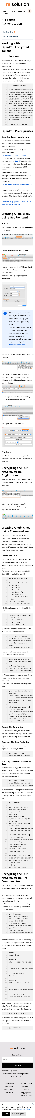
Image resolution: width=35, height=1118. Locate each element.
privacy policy (24, 1109)
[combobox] (9, 31)
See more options (18, 1114)
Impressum (9, 1093)
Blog (13, 11)
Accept (6, 1114)
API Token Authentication (12, 21)
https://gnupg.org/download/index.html (17, 184)
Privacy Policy (9, 1089)
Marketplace (22, 11)
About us (26, 1089)
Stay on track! (17, 1055)
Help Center (5, 12)
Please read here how (17, 345)
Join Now (17, 1065)
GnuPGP (18, 161)
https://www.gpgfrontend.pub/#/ (14, 155)
